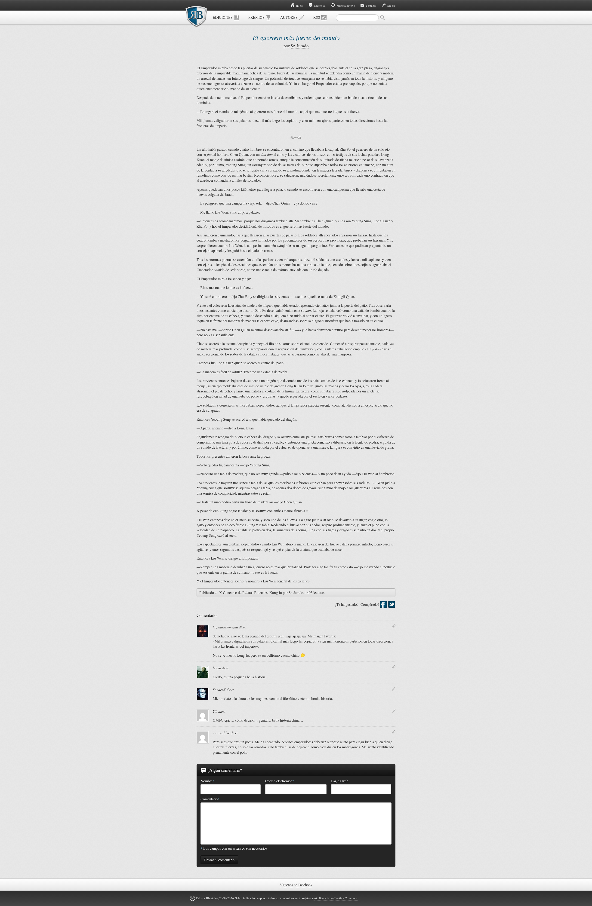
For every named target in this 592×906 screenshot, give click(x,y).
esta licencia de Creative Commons (336, 898)
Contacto (370, 5)
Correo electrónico (279, 781)
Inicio (299, 5)
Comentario (209, 799)
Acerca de (320, 5)
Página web (339, 780)
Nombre (207, 781)
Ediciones (223, 17)
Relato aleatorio (345, 5)
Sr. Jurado (300, 46)
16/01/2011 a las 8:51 (393, 711)
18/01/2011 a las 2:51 (393, 732)
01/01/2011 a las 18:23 (393, 626)
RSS (317, 17)
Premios (256, 17)
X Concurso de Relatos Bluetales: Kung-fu (250, 592)
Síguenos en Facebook (296, 884)
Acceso (391, 5)
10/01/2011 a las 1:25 (393, 689)
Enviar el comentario (219, 859)
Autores (289, 17)
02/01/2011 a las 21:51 (393, 667)
